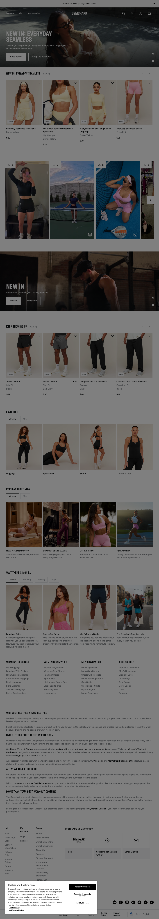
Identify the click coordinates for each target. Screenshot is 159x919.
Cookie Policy (14, 907)
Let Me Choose (83, 903)
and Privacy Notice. (16, 910)
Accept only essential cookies (82, 895)
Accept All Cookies (82, 887)
